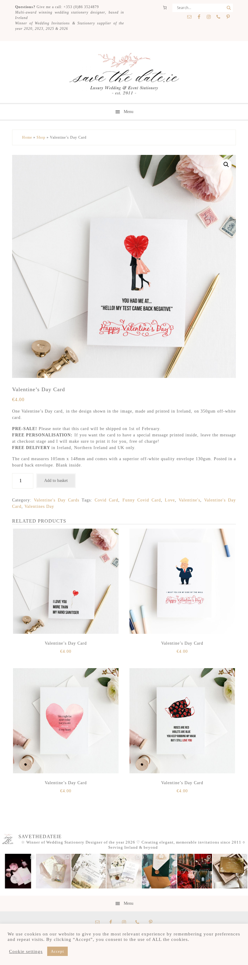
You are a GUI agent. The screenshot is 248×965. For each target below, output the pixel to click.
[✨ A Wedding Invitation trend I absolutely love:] (88, 871)
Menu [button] (128, 111)
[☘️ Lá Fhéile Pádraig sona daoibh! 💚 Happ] (159, 871)
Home (27, 137)
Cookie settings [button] (26, 951)
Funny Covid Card (141, 500)
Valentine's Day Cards (56, 500)
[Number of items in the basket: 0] (164, 7)
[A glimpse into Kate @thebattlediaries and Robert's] (18, 871)
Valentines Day (39, 506)
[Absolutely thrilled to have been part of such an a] (194, 871)
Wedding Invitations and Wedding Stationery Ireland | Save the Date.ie (124, 74)
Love (170, 500)
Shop (41, 137)
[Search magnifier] (228, 8)
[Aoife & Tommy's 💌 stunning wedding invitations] (53, 871)
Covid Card (106, 500)
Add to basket (56, 480)
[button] (226, 164)
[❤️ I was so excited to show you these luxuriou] (230, 871)
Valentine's (189, 500)
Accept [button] (57, 951)
